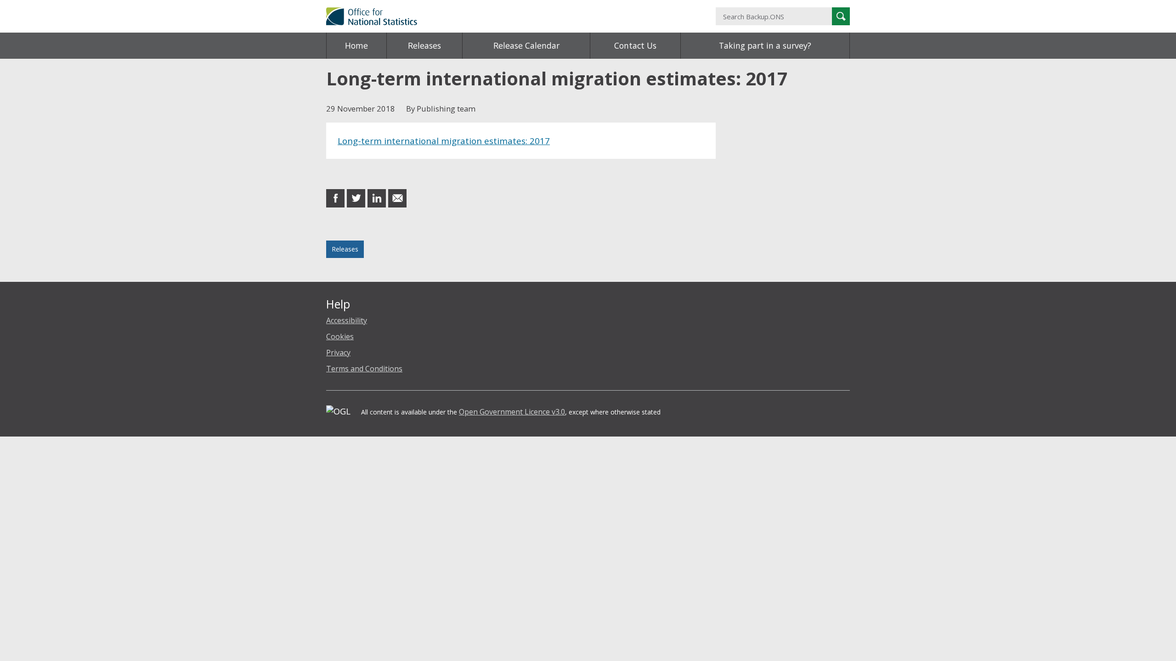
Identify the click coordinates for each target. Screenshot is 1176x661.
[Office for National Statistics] (498, 16)
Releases (424, 45)
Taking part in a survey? (765, 45)
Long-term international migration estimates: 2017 (444, 140)
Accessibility (346, 320)
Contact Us (635, 45)
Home (356, 45)
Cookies (340, 336)
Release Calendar (526, 45)
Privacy (338, 352)
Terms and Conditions (364, 369)
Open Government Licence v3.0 (512, 412)
